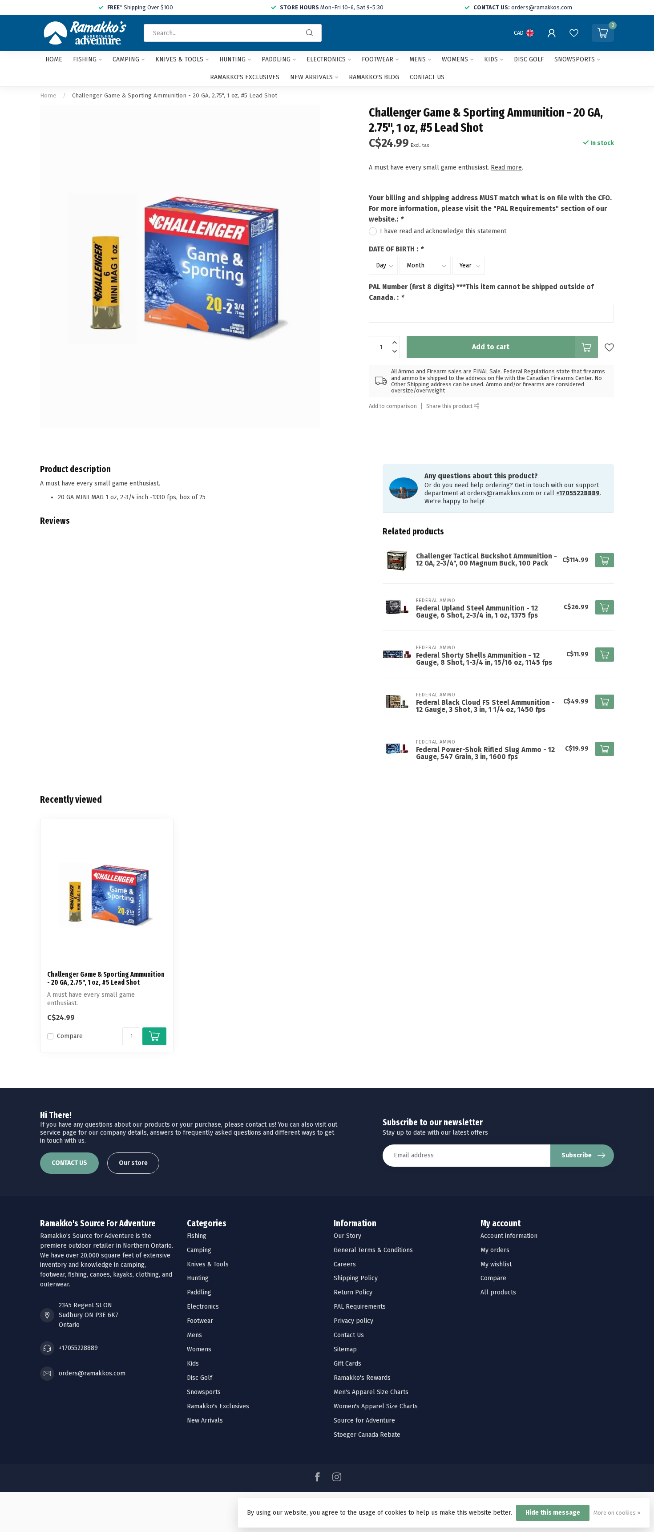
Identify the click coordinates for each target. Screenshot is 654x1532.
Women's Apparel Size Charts (376, 1406)
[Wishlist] (573, 33)
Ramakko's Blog (374, 77)
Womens (455, 59)
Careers (345, 1264)
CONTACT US (69, 1163)
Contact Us (349, 1335)
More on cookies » (617, 1512)
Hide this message (552, 1512)
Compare (70, 1036)
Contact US (427, 77)
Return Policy (353, 1292)
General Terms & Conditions (373, 1250)
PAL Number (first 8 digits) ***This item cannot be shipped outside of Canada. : (481, 292)
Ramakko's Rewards (362, 1378)
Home (53, 59)
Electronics (326, 59)
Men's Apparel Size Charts (371, 1392)
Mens (417, 59)
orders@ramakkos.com (92, 1373)
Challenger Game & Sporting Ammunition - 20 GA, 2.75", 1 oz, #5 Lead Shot (174, 95)
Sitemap (345, 1349)
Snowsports (574, 59)
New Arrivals (311, 77)
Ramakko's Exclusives (244, 77)
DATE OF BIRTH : (396, 249)
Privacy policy (353, 1321)
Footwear (377, 59)
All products (498, 1292)
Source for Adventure (364, 1420)
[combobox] (233, 33)
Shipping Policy (356, 1278)
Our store (133, 1163)
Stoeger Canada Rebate (367, 1435)
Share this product (450, 406)
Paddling (276, 59)
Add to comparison (393, 406)
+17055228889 (578, 493)
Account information (508, 1236)
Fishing (85, 59)
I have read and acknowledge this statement (443, 231)
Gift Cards (347, 1363)
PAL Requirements (360, 1306)
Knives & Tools (179, 59)
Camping (126, 59)
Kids (491, 59)
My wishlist (496, 1264)
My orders (494, 1250)
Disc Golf (529, 59)
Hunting (232, 59)
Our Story (347, 1236)
